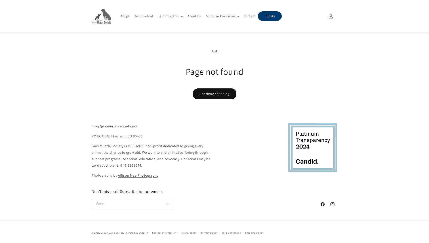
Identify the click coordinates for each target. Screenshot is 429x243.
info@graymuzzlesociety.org (114, 126)
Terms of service (231, 232)
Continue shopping (215, 94)
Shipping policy (254, 232)
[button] (170, 16)
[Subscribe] (167, 204)
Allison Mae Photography (138, 175)
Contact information (164, 232)
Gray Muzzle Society (112, 232)
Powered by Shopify (136, 232)
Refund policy (189, 232)
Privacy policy (209, 232)
